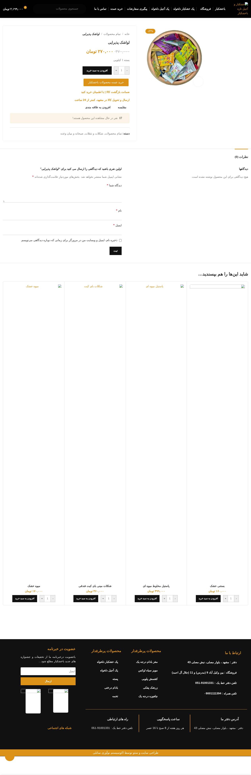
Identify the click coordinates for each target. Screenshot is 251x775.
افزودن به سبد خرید (97, 70)
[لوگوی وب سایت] (240, 8)
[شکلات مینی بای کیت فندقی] (94, 433)
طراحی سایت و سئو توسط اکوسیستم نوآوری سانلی (125, 752)
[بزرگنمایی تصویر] (198, 82)
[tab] (241, 155)
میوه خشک (34, 586)
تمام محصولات (112, 34)
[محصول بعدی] (12, 34)
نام (119, 210)
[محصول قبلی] (21, 34)
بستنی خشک (217, 586)
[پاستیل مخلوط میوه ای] (156, 433)
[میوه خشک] (33, 433)
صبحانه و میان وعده (72, 133)
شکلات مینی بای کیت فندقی (95, 586)
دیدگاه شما (114, 185)
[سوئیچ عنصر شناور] (9, 756)
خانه (127, 34)
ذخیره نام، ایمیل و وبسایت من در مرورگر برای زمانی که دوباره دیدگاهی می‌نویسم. (69, 240)
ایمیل (117, 225)
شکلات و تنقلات (94, 133)
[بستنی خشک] (217, 433)
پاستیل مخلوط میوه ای (156, 586)
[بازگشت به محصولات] (17, 34)
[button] (208, 598)
